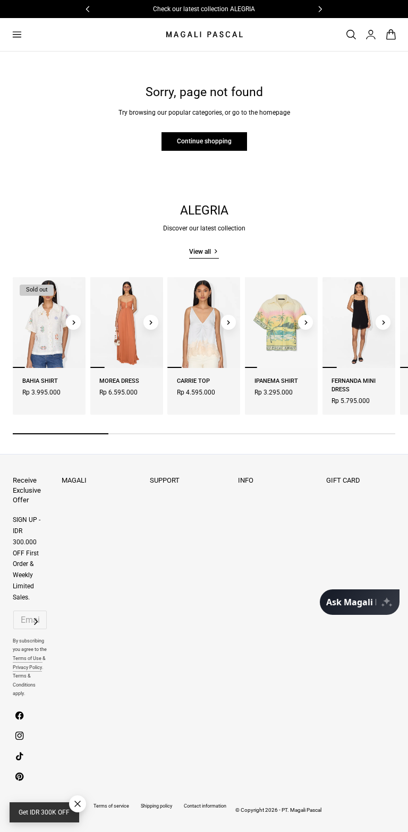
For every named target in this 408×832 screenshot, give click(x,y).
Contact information (205, 806)
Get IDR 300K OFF (44, 812)
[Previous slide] (25, 322)
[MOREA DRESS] (126, 322)
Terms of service (111, 806)
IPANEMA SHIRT (276, 381)
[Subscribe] (36, 621)
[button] (17, 34)
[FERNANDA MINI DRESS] (358, 322)
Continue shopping (204, 141)
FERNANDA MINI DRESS (354, 385)
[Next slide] (73, 322)
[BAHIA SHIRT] (49, 322)
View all (200, 251)
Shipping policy (156, 806)
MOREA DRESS (119, 381)
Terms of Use (27, 658)
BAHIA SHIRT (40, 381)
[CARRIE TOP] (203, 322)
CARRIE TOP (193, 381)
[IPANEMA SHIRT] (281, 322)
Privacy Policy (27, 667)
